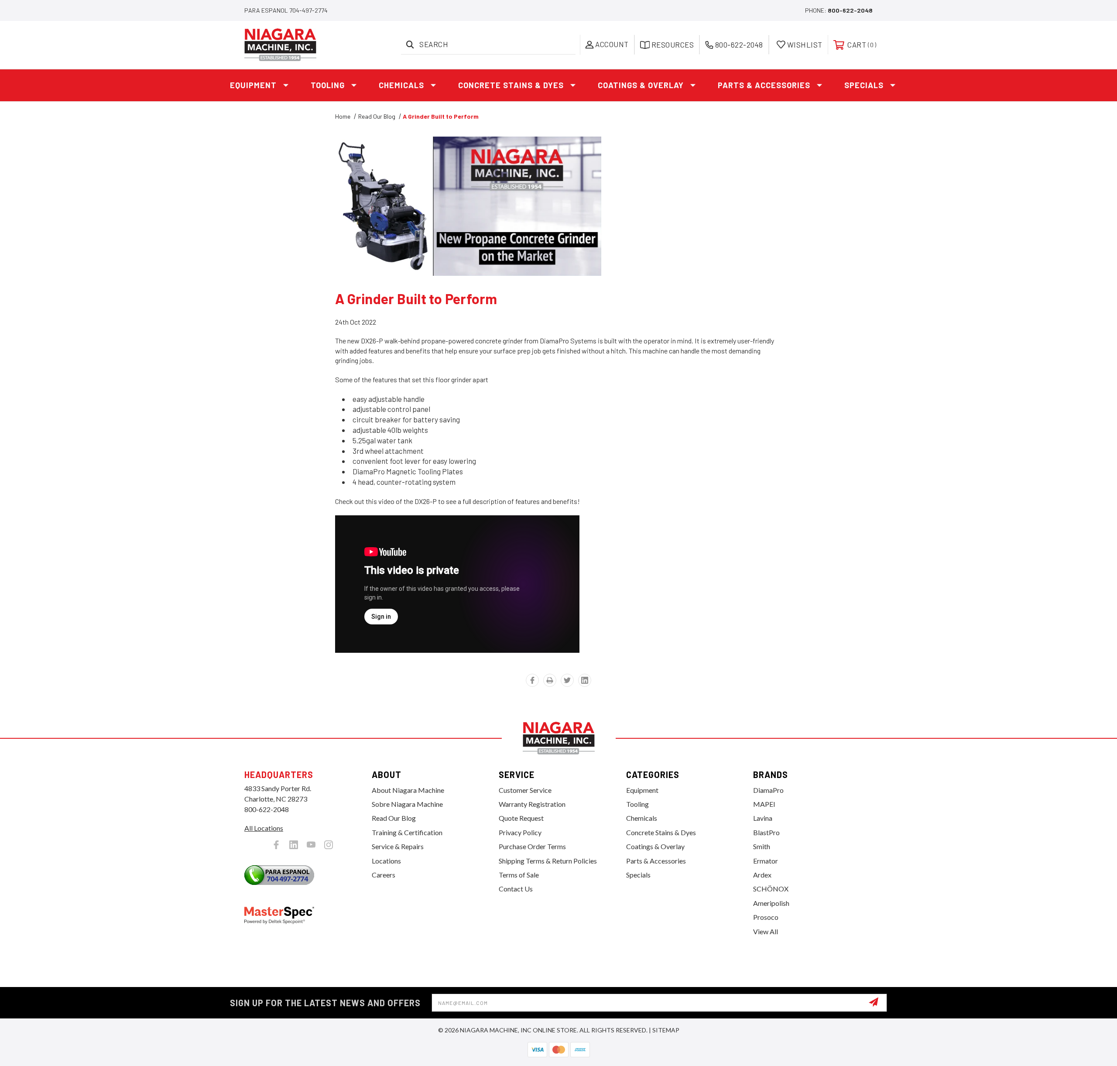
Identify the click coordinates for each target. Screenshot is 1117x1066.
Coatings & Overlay (641, 85)
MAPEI (764, 804)
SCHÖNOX (770, 888)
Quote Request (521, 818)
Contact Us (516, 888)
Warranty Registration (532, 804)
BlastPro (766, 832)
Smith (761, 846)
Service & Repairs (398, 846)
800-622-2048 (850, 10)
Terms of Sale (519, 875)
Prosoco (765, 917)
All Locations (263, 828)
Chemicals (401, 85)
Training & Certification (407, 832)
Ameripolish (771, 903)
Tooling (328, 85)
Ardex (762, 875)
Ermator (765, 861)
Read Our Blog (394, 818)
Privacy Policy (520, 832)
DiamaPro (768, 790)
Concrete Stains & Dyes (511, 85)
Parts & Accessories (764, 85)
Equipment (253, 85)
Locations (386, 861)
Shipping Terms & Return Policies (548, 861)
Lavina (762, 818)
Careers (383, 875)
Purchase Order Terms (532, 846)
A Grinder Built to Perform (416, 298)
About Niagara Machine (408, 790)
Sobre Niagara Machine (407, 804)
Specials (864, 85)
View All (765, 931)
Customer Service (525, 790)
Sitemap (665, 1030)
